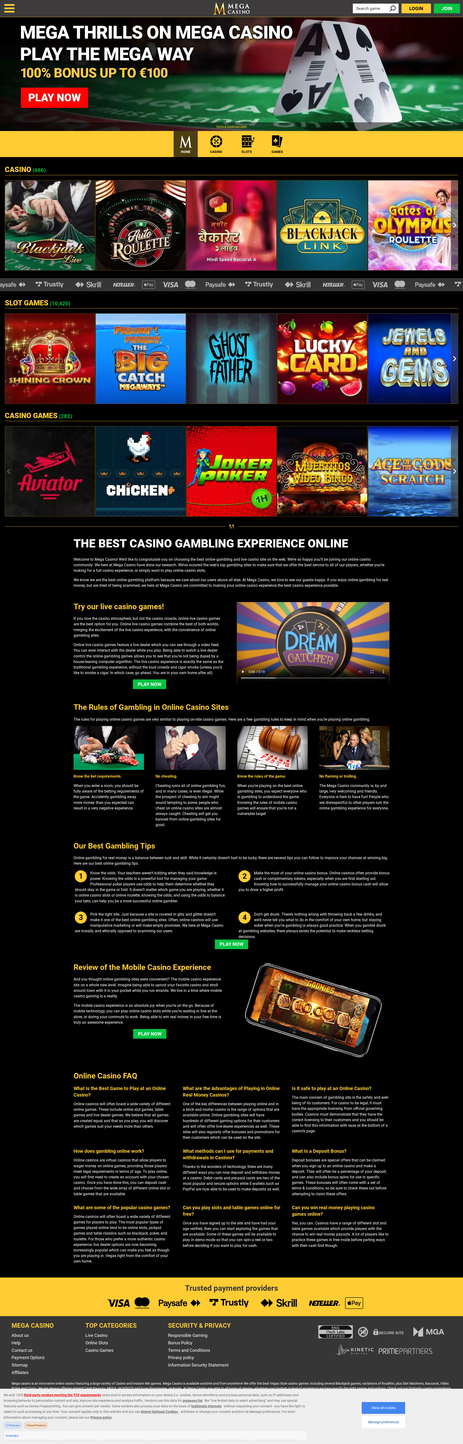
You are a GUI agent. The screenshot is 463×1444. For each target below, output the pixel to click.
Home (186, 152)
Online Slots (96, 1342)
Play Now (149, 684)
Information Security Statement (198, 1365)
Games (277, 152)
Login (416, 8)
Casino (216, 152)
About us (20, 1335)
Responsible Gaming (187, 1335)
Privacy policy (181, 1357)
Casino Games (99, 1350)
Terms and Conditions (189, 1350)
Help (16, 1342)
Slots (246, 152)
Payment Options (28, 1357)
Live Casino (96, 1335)
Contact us (22, 1350)
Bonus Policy (180, 1342)
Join (447, 8)
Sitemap (20, 1365)
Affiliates (20, 1372)
